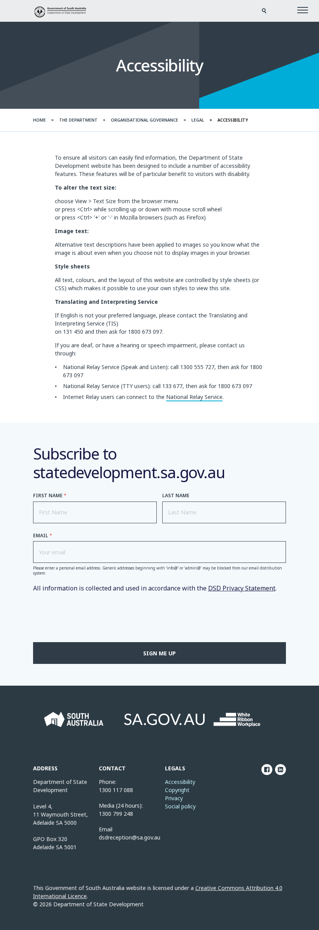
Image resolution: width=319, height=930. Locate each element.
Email (42, 535)
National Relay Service (194, 397)
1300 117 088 (116, 790)
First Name (50, 495)
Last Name (175, 495)
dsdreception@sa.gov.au (129, 837)
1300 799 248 (116, 813)
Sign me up (159, 653)
